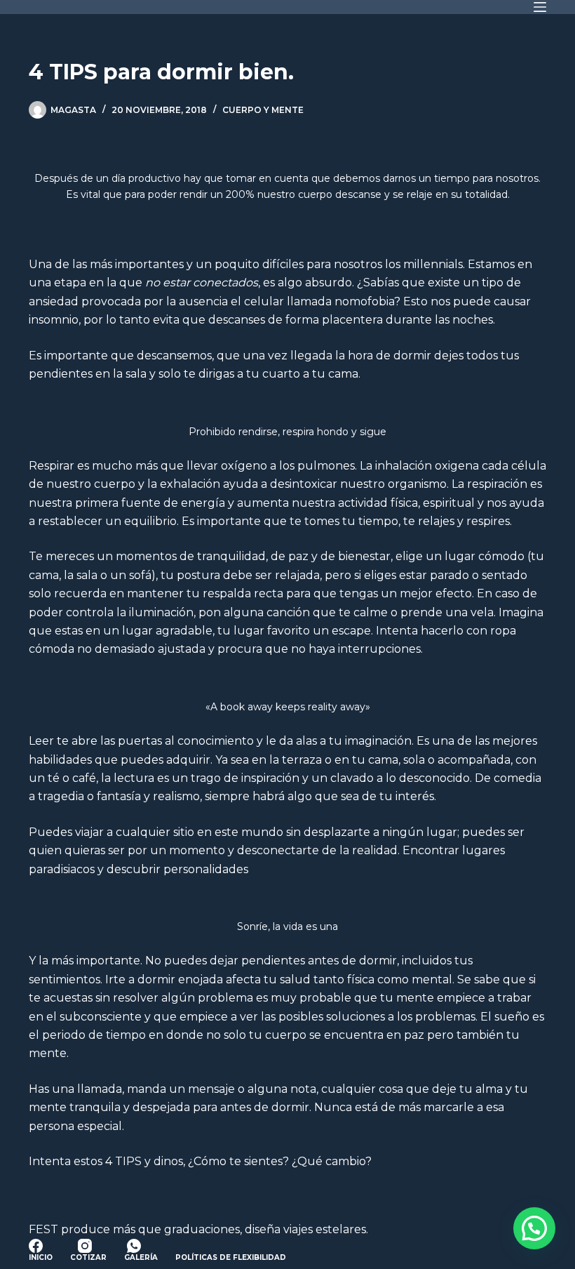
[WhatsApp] (134, 1246)
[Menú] (540, 7)
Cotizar (88, 1257)
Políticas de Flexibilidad (230, 1257)
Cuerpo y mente (263, 110)
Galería (141, 1257)
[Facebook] (36, 1246)
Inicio (41, 1257)
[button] (534, 1228)
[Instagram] (85, 1246)
